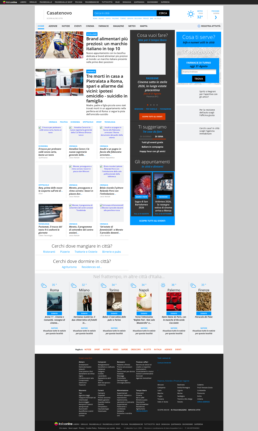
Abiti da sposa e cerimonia (104, 383)
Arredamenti (83, 364)
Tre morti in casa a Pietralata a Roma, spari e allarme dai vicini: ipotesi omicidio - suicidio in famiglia (107, 88)
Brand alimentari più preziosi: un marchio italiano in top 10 (107, 43)
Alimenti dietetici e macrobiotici (124, 396)
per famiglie (151, 109)
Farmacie (101, 393)
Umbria (200, 399)
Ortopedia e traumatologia (103, 407)
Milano (84, 290)
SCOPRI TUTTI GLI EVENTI (152, 116)
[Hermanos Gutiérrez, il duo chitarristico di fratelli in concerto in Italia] (84, 301)
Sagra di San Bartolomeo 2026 (141, 204)
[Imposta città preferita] (39, 13)
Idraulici (82, 369)
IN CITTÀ (147, 349)
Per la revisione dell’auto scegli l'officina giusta (207, 112)
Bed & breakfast (142, 404)
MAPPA (143, 26)
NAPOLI (108, 18)
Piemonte (201, 393)
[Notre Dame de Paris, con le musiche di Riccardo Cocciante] (173, 301)
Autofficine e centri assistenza (86, 412)
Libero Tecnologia (45, 235)
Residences (140, 406)
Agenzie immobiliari (143, 378)
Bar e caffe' (140, 397)
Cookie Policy (91, 428)
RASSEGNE (152, 78)
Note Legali (73, 428)
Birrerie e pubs (111, 251)
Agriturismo (69, 267)
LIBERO (23, 2)
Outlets (101, 373)
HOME (41, 26)
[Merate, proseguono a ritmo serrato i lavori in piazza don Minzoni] (81, 168)
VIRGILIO (33, 2)
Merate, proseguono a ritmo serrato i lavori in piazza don (81, 190)
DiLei (40, 193)
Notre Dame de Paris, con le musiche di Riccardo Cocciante (174, 319)
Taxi (80, 393)
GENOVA (130, 18)
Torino (114, 290)
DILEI (117, 2)
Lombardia (201, 390)
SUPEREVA (165, 2)
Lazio (160, 390)
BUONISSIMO (152, 2)
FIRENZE (146, 18)
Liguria (180, 390)
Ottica (100, 380)
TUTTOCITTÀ (107, 2)
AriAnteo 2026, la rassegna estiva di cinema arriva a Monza (163, 206)
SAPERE (124, 349)
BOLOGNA (138, 18)
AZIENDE (53, 26)
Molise (179, 393)
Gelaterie (120, 411)
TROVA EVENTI (142, 411)
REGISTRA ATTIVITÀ (210, 26)
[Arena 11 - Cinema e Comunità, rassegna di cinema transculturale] (54, 301)
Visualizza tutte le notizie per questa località (54, 332)
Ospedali (101, 395)
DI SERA (159, 136)
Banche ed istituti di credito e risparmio (144, 365)
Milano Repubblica (107, 157)
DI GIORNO (145, 136)
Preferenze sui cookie (106, 428)
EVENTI (78, 26)
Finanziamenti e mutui (144, 371)
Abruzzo (161, 385)
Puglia (160, 396)
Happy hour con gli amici (152, 151)
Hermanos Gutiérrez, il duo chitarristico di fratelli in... (84, 319)
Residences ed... (92, 267)
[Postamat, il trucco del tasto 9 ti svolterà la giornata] (50, 213)
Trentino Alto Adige (184, 399)
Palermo (174, 290)
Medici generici (103, 400)
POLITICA (64, 122)
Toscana (161, 399)
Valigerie (101, 371)
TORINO (123, 18)
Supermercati (122, 393)
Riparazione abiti (104, 378)
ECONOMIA (75, 122)
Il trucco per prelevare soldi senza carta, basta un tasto (50, 151)
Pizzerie (65, 251)
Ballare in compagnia (152, 146)
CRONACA (91, 71)
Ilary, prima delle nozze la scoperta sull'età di (51, 189)
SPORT (99, 122)
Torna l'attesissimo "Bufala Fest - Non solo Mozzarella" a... (144, 319)
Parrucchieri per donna (126, 371)
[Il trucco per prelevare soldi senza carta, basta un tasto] (51, 135)
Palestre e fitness (123, 364)
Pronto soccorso (104, 397)
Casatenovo (59, 13)
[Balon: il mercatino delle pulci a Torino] (114, 301)
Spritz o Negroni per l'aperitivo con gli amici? (208, 94)
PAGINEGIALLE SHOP (63, 2)
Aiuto (118, 428)
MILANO (101, 18)
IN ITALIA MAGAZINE (179, 410)
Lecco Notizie (74, 157)
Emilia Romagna (183, 387)
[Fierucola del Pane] (203, 301)
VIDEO (115, 349)
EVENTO (54, 313)
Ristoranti (49, 251)
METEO (132, 26)
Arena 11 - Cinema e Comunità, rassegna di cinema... (54, 319)
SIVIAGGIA (127, 2)
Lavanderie (102, 376)
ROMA (95, 18)
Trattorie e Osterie (86, 251)
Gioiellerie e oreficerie (106, 367)
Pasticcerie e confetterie (121, 407)
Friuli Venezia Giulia (204, 387)
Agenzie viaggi (84, 395)
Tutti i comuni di (164, 358)
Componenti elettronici (84, 381)
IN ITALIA (157, 18)
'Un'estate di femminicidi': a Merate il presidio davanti (111, 229)
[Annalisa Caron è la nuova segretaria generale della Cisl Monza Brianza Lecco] (81, 131)
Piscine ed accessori (124, 367)
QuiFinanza (43, 157)
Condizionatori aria (86, 378)
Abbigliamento (103, 364)
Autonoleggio (84, 402)
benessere (139, 109)
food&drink (165, 109)
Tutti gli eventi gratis (152, 142)
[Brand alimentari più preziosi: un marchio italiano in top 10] (59, 45)
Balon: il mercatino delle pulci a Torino (114, 318)
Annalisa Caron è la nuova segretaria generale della (79, 151)
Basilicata (181, 385)
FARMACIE (104, 26)
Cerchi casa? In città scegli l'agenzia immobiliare (209, 131)
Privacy (82, 428)
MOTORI (106, 349)
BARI (151, 18)
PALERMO (115, 18)
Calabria (200, 385)
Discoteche (140, 402)
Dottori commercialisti (144, 373)
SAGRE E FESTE (141, 197)
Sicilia (199, 396)
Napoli (144, 290)
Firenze (203, 290)
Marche (160, 393)
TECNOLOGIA (110, 122)
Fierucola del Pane (203, 316)
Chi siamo (63, 428)
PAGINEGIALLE (46, 2)
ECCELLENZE (92, 34)
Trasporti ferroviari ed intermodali (87, 398)
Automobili (83, 409)
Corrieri (82, 415)
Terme (119, 369)
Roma (54, 290)
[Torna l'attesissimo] (144, 301)
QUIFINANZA (139, 2)
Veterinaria (102, 411)
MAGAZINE (118, 26)
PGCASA (78, 2)
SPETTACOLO (88, 122)
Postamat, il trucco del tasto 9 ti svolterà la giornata (50, 229)
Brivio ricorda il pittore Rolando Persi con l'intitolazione (111, 190)
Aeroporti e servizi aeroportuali (86, 405)
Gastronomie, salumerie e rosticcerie (125, 401)
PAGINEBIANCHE (92, 2)
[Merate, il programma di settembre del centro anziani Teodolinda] (81, 207)
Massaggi (120, 376)
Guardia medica (104, 402)
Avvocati (139, 376)
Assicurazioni (141, 369)
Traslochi (82, 385)
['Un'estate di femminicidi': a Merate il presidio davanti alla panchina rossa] (112, 207)
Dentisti (101, 404)
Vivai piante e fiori (86, 371)
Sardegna (181, 396)
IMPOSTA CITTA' (194, 410)
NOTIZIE (66, 26)
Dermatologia (122, 380)
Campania (161, 387)
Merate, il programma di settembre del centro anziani (81, 229)
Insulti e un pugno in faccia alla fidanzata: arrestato (111, 151)
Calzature (101, 369)
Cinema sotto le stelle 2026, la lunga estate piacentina (152, 86)
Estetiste (120, 373)
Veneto (180, 402)
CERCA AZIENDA (203, 402)
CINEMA (90, 26)
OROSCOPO (136, 349)
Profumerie (121, 378)
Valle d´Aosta (163, 402)
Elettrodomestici (85, 367)
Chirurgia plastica (123, 382)
